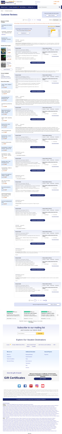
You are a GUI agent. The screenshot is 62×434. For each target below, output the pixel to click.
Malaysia (40, 411)
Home (2, 10)
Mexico (57, 411)
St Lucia (36, 414)
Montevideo (14, 426)
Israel (41, 410)
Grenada (4, 410)
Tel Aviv (38, 429)
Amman (29, 418)
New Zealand (32, 412)
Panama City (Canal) (43, 426)
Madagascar (36, 411)
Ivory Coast (46, 410)
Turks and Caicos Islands (22, 430)
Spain (20, 414)
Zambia (4, 417)
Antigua (53, 418)
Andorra (14, 405)
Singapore (57, 413)
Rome (37, 427)
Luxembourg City (5, 425)
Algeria (11, 405)
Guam (7, 410)
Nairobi (27, 426)
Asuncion (20, 419)
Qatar (25, 413)
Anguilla (17, 405)
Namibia (20, 412)
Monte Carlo (5, 426)
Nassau (30, 426)
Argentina (29, 405)
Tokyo (44, 429)
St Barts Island (38, 428)
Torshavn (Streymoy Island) (7, 430)
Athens (23, 419)
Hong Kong (22, 410)
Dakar (26, 421)
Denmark (44, 49)
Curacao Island (21, 421)
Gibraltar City (16, 422)
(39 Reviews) (4, 28)
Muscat (18, 426)
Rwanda (34, 413)
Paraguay (4, 413)
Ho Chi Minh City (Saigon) (46, 422)
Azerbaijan (45, 405)
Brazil (31, 406)
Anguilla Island (44, 418)
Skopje (32, 428)
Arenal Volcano (10, 419)
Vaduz (28, 430)
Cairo (40, 420)
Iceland (29, 410)
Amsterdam (33, 418)
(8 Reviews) (4, 34)
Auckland (26, 419)
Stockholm (57, 49)
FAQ (26, 365)
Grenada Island (30, 422)
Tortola (13, 430)
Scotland (42, 413)
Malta (47, 411)
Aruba (36, 405)
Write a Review (51, 15)
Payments (46, 354)
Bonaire (16, 406)
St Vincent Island (12, 429)
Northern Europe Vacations (6, 77)
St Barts (26, 414)
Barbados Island (39, 419)
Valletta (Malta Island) (32, 430)
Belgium (4, 406)
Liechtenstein (16, 411)
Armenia (32, 405)
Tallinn (33, 429)
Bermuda (10, 406)
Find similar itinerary (55, 56)
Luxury (8, 344)
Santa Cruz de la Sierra (52, 427)
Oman (52, 412)
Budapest (32, 420)
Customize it (23, 33)
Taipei (30, 429)
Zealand (2, 75)
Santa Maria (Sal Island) (7, 428)
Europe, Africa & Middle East (11, 404)
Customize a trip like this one (38, 62)
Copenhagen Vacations (5, 76)
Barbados (56, 405)
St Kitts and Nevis (31, 414)
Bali (31, 419)
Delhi (28, 421)
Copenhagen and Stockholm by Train (23, 28)
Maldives (43, 411)
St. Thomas (17, 429)
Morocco (12, 412)
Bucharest (28, 420)
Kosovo (7, 411)
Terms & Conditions (10, 358)
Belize (7, 406)
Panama (55, 412)
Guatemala (11, 410)
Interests (27, 367)
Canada (33, 346)
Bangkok (34, 419)
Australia (38, 405)
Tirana (41, 429)
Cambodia (44, 406)
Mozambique (16, 412)
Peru (7, 413)
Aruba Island (16, 419)
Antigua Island (5, 419)
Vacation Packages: (6, 403)
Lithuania (20, 411)
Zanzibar (52, 430)
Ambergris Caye (25, 418)
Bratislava (21, 420)
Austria (42, 405)
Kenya (4, 411)
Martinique (50, 411)
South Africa (12, 414)
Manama (33, 425)
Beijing (44, 419)
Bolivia (13, 406)
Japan (53, 410)
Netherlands (27, 412)
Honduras (17, 410)
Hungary (25, 410)
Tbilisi (35, 429)
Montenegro (8, 412)
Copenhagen (52, 49)
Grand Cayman (24, 422)
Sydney (25, 429)
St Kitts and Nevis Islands (45, 428)
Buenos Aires (37, 420)
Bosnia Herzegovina (22, 406)
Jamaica (49, 410)
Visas (27, 358)
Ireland (38, 410)
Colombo (11, 421)
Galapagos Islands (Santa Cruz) (8, 422)
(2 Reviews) (3, 40)
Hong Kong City (53, 422)
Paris (49, 426)
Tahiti (28, 429)
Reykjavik (18, 427)
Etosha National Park (54, 421)
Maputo (37, 425)
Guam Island (36, 422)
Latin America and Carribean (28, 404)
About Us (8, 354)
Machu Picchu (15, 425)
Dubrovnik (45, 421)
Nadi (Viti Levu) (22, 426)
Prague (51, 426)
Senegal (46, 413)
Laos (9, 411)
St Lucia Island (52, 428)
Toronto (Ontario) (48, 429)
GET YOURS (43, 378)
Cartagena (54, 420)
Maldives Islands (29, 425)
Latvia (12, 411)
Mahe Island (24, 425)
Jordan (56, 410)
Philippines (11, 413)
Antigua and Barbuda (23, 405)
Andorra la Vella (38, 418)
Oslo (39, 426)
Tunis (16, 430)
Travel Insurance (29, 356)
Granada (20, 422)
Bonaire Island (11, 420)
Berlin (53, 419)
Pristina (54, 426)
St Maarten (40, 414)
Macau (28, 411)
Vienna (43, 430)
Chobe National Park (6, 421)
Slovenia (7, 414)
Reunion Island (14, 427)
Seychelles (53, 413)
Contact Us (9, 356)
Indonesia (34, 410)
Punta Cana (5, 427)
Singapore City (27, 428)
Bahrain (53, 405)
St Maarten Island (6, 429)
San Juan (40, 427)
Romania (31, 413)
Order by (51, 19)
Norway (49, 412)
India (31, 410)
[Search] (59, 7)
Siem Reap (23, 428)
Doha (30, 421)
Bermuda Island (5, 420)
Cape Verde (52, 406)
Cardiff (51, 420)
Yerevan (49, 430)
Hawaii (28, 346)
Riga (22, 427)
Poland (14, 413)
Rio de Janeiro (25, 427)
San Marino (39, 413)
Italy (43, 410)
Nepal (23, 412)
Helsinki (40, 422)
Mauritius (54, 411)
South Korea (16, 414)
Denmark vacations (8, 10)
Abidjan (7, 418)
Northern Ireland (44, 412)
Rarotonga (9, 427)
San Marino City (45, 427)
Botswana (27, 406)
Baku (30, 419)
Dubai (39, 421)
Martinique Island (46, 425)
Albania (8, 405)
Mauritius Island (52, 425)
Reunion (27, 413)
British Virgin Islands (35, 406)
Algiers (21, 418)
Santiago (12, 428)
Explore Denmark (7, 69)
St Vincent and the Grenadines (47, 414)
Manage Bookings (29, 354)
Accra (10, 418)
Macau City (11, 425)
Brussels (24, 420)
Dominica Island (34, 421)
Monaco (4, 412)
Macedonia (32, 411)
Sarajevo (16, 428)
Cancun (43, 420)
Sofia (34, 428)
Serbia (49, 413)
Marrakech (40, 425)
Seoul (19, 428)
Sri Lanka (23, 414)
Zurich (55, 430)
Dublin (42, 421)
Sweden (47, 49)
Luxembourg (24, 411)
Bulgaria (41, 406)
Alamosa (17, 418)
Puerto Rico (21, 413)
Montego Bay (10, 426)
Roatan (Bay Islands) (32, 427)
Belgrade (49, 419)
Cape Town (47, 420)
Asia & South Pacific (31, 344)
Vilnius (46, 430)
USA (54, 344)
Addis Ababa (13, 418)
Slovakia (4, 414)
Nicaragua (36, 412)
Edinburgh (49, 421)
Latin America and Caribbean (44, 344)
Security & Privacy (10, 361)
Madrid (20, 425)
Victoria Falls (39, 430)
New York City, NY (35, 426)
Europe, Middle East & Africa (18, 344)
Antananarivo (49, 418)
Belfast (46, 419)
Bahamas (49, 405)
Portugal (17, 413)
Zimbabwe (7, 417)
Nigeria (40, 412)
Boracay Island (16, 420)
